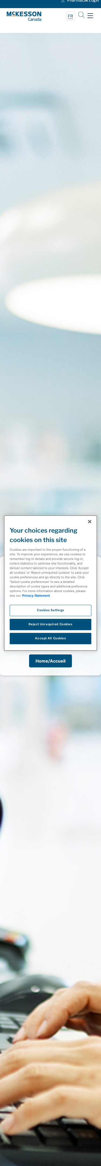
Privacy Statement (36, 595)
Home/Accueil (50, 661)
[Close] (90, 521)
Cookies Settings (50, 610)
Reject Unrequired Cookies (50, 624)
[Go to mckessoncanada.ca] (28, 16)
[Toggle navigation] (90, 16)
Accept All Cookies (50, 638)
